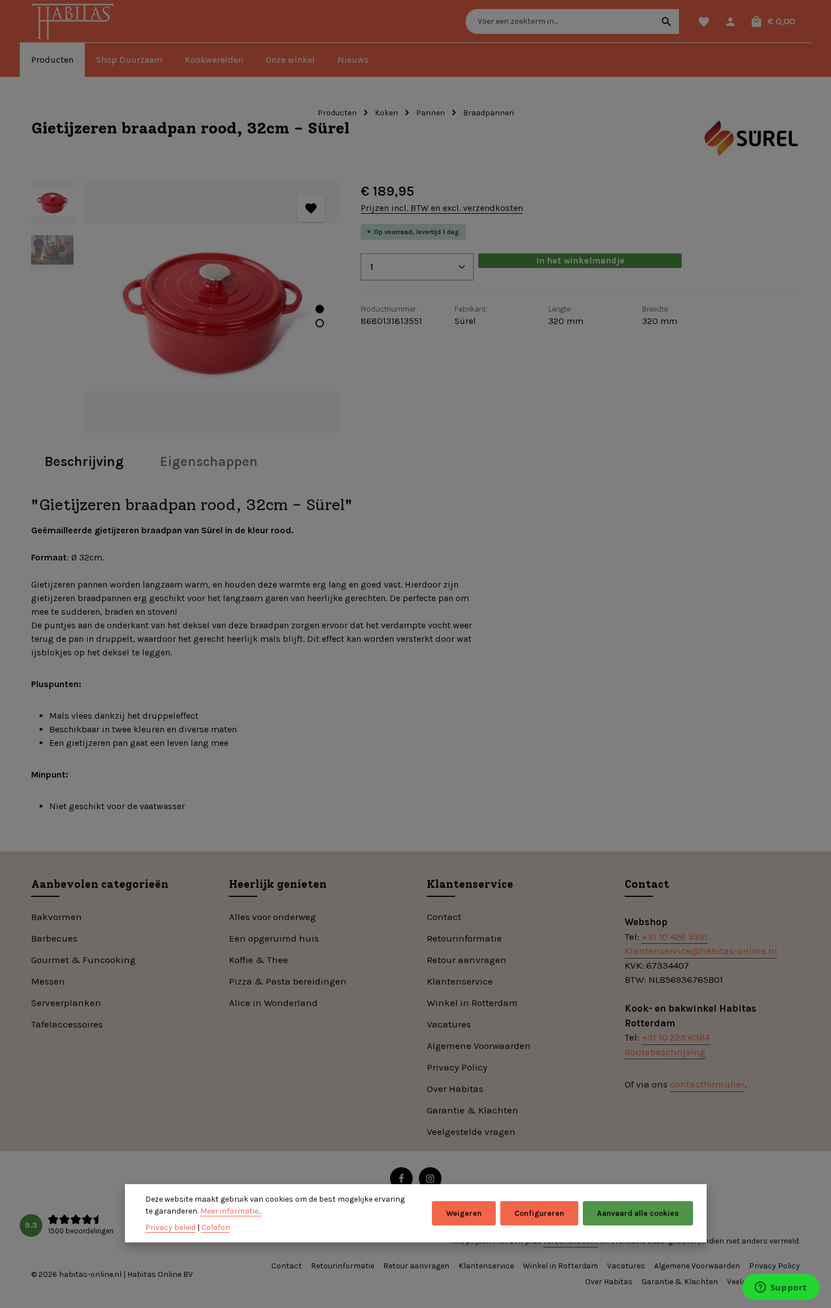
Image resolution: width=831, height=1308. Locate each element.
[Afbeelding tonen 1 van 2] (319, 309)
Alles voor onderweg (272, 916)
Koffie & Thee (258, 959)
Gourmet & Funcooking (83, 959)
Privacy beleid (170, 1227)
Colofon (215, 1227)
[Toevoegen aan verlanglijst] (310, 208)
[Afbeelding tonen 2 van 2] (319, 323)
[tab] (84, 461)
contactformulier (707, 1084)
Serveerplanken (66, 1002)
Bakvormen (56, 916)
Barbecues (54, 938)
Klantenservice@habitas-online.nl (701, 950)
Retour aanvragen (467, 959)
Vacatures (449, 1024)
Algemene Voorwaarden (479, 1045)
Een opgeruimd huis (274, 938)
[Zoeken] (667, 21)
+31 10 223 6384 (676, 1037)
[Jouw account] (730, 21)
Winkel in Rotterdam (472, 1002)
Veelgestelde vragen (471, 1131)
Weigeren (464, 1213)
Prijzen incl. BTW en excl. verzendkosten (442, 207)
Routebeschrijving (665, 1051)
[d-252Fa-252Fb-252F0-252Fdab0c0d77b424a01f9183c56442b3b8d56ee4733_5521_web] (211, 307)
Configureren (539, 1213)
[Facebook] (401, 1178)
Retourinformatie (464, 938)
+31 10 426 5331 (675, 936)
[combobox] (560, 21)
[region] (184, 307)
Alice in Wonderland (273, 1002)
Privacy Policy (457, 1067)
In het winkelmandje (580, 260)
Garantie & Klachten (472, 1110)
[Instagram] (430, 1178)
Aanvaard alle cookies (638, 1213)
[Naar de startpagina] (75, 22)
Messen (48, 981)
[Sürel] (750, 138)
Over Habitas (455, 1088)
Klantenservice (460, 981)
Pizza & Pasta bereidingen (288, 981)
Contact (444, 916)
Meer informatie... (231, 1211)
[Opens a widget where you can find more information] (781, 1288)
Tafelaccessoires (67, 1024)
